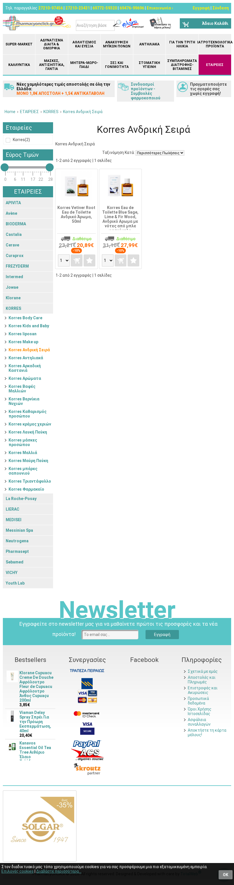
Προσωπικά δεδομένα (198, 700)
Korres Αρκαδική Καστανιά (25, 368)
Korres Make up (23, 342)
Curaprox (14, 255)
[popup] (87, 744)
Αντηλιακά (149, 44)
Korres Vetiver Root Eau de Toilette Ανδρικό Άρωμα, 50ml (76, 214)
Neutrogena (17, 541)
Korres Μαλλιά (23, 452)
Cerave (12, 245)
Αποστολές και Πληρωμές (201, 679)
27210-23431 (77, 8)
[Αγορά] (76, 260)
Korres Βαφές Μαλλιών (22, 388)
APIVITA (13, 202)
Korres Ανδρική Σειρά (29, 350)
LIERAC (12, 509)
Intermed (14, 276)
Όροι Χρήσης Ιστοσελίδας (199, 711)
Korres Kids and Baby (29, 326)
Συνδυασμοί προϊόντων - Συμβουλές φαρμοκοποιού (145, 91)
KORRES (13, 308)
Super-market (19, 44)
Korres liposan (23, 334)
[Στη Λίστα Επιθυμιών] (89, 260)
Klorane (13, 298)
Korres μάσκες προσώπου (23, 442)
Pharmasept (17, 551)
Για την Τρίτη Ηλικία (182, 44)
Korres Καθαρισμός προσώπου (28, 413)
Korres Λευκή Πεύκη (28, 432)
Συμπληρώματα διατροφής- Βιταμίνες (182, 65)
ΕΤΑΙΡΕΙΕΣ (214, 65)
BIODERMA (16, 224)
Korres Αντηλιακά (26, 358)
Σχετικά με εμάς (203, 671)
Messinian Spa (19, 530)
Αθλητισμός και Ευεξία (84, 44)
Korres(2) (21, 139)
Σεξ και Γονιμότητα (117, 65)
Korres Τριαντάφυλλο (30, 481)
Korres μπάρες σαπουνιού (23, 470)
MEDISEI (13, 519)
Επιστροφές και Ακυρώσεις (202, 690)
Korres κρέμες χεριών (30, 424)
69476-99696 (132, 8)
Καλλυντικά (19, 65)
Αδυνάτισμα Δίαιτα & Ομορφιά (51, 44)
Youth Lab (15, 583)
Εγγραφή (201, 8)
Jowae (12, 287)
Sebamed (14, 562)
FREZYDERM (17, 266)
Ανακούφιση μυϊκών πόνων (116, 44)
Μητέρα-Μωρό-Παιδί (84, 65)
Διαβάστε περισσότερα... (58, 871)
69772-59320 (104, 8)
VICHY (11, 572)
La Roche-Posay (21, 498)
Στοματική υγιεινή (149, 65)
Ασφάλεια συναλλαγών (199, 722)
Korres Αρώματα (25, 378)
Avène (11, 213)
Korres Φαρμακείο (26, 489)
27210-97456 (50, 8)
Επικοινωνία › (160, 8)
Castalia (14, 234)
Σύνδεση (220, 8)
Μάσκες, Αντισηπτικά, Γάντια (51, 65)
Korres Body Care (25, 318)
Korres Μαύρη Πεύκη (28, 460)
